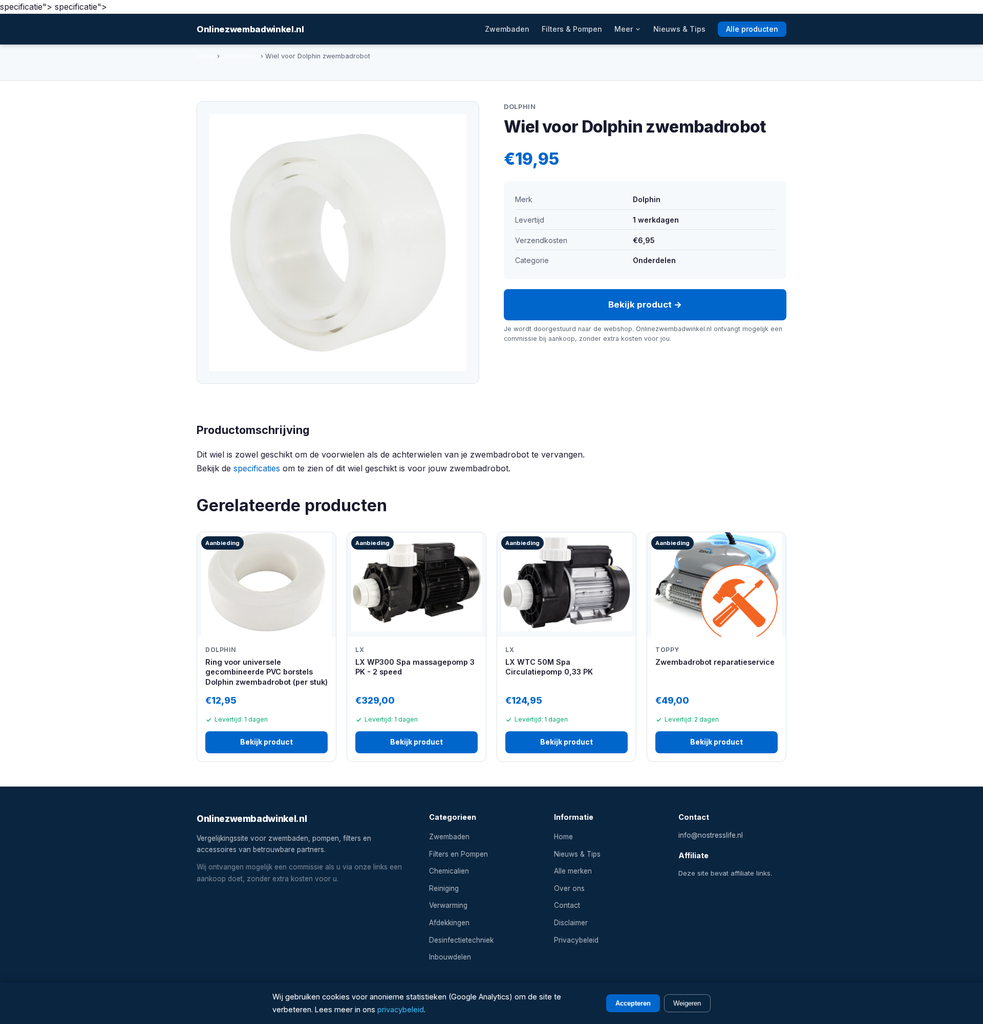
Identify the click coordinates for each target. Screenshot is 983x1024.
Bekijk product (266, 741)
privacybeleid (400, 1009)
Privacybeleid (576, 940)
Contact (567, 905)
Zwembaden (507, 29)
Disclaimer (571, 923)
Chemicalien (449, 871)
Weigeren (687, 1003)
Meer (624, 29)
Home (206, 56)
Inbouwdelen (450, 957)
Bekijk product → (645, 304)
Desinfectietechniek (461, 940)
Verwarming (448, 905)
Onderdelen (240, 56)
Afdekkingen (449, 923)
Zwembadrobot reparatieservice (715, 662)
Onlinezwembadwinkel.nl (250, 29)
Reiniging (444, 888)
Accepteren (633, 1003)
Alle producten (752, 29)
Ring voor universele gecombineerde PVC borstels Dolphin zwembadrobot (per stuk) (266, 672)
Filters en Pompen (458, 854)
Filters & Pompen (572, 29)
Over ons (569, 888)
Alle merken (573, 871)
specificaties (256, 468)
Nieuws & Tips (679, 29)
